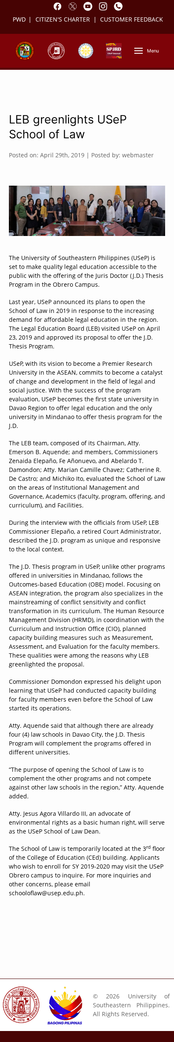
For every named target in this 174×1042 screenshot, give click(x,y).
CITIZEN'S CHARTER (63, 19)
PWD (19, 19)
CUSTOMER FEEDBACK (131, 19)
